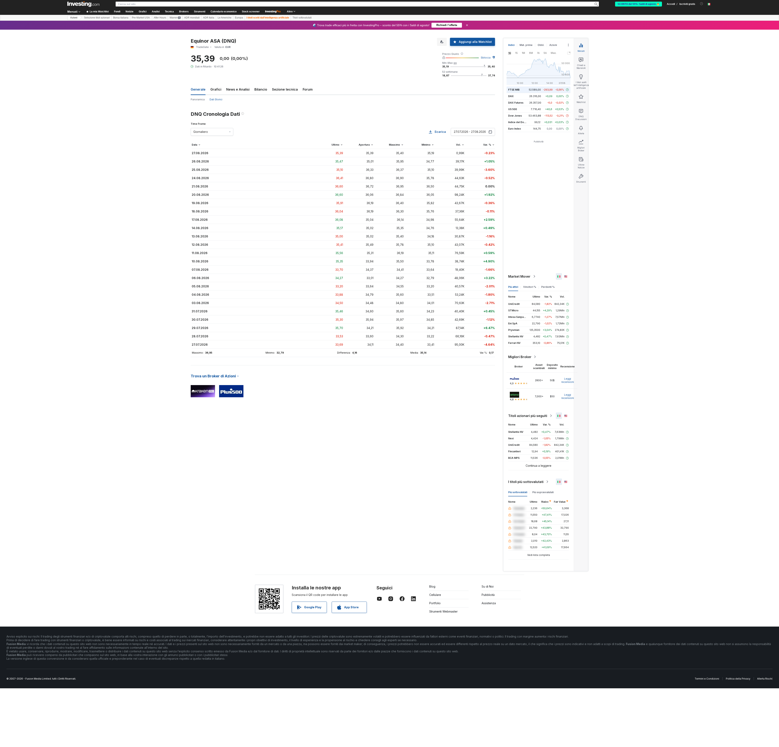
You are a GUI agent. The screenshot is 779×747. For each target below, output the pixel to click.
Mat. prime (526, 45)
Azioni (73, 17)
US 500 (512, 109)
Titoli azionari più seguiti (527, 416)
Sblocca (486, 57)
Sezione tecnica (285, 89)
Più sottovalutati (517, 492)
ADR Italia (208, 17)
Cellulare (435, 595)
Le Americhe (224, 17)
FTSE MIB (514, 89)
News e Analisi (238, 89)
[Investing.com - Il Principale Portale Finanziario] (83, 4)
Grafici (215, 89)
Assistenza (489, 603)
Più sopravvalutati (543, 492)
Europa (239, 17)
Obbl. (541, 45)
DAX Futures (515, 102)
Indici (511, 45)
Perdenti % (548, 286)
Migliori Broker (520, 357)
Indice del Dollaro (518, 122)
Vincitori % (529, 286)
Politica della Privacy (738, 678)
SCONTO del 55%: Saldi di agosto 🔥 (639, 4)
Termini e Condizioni (707, 678)
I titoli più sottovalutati (525, 482)
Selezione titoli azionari (97, 17)
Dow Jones (515, 115)
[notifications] (701, 4)
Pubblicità (488, 595)
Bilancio (260, 89)
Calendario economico (224, 11)
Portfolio (435, 603)
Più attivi (513, 286)
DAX (511, 96)
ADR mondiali (192, 17)
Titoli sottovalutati (302, 17)
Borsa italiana (120, 17)
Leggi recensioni (567, 380)
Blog (432, 586)
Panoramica (198, 99)
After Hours (160, 17)
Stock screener (251, 11)
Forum (308, 89)
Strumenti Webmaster (443, 611)
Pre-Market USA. (141, 17)
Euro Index (514, 128)
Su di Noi (488, 586)
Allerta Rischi (764, 678)
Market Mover (519, 276)
